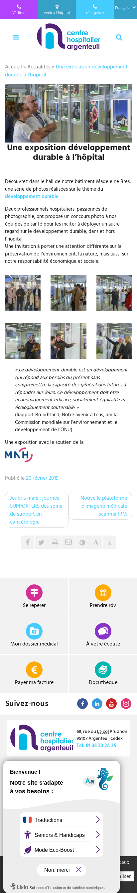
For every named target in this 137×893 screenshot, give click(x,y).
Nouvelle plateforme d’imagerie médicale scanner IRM (103, 506)
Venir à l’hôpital (57, 12)
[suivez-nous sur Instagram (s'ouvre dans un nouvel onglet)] (126, 703)
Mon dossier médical (34, 643)
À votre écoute (103, 643)
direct (19, 12)
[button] (68, 542)
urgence (95, 12)
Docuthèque (103, 682)
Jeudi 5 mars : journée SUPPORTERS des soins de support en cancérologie (36, 510)
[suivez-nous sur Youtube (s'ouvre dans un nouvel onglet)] (111, 703)
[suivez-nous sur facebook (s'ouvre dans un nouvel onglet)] (82, 703)
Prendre (103, 605)
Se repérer (34, 605)
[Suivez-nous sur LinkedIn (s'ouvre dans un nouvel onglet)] (97, 703)
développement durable (32, 196)
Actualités (39, 66)
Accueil (13, 66)
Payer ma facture (34, 682)
